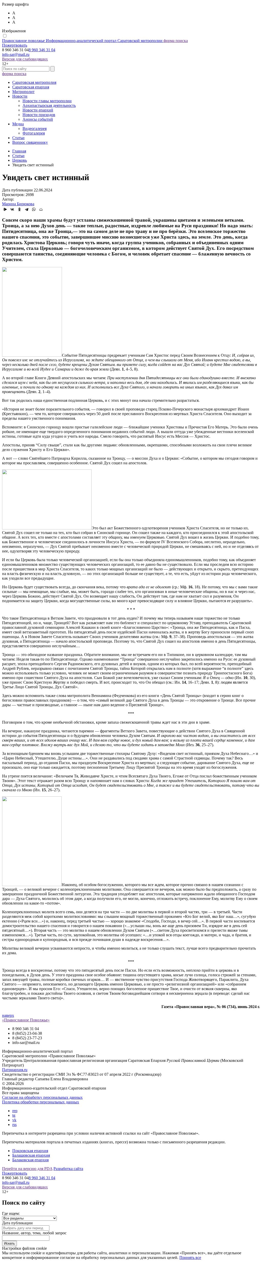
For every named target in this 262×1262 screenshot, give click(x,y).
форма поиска (175, 40)
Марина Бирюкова (18, 204)
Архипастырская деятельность (49, 105)
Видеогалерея (35, 128)
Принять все (190, 1257)
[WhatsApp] (34, 209)
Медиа (18, 124)
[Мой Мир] (41, 209)
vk (14, 1120)
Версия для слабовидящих (25, 59)
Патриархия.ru (14, 1070)
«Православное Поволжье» (26, 1020)
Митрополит (23, 91)
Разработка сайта (68, 1168)
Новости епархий (38, 110)
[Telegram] (27, 209)
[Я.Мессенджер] (5, 209)
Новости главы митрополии (47, 101)
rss (14, 1124)
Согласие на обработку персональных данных (42, 1097)
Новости (19, 96)
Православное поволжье (82, 40)
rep (14, 1111)
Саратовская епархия (30, 87)
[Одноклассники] (19, 209)
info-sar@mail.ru (15, 54)
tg (13, 1115)
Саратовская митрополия (34, 82)
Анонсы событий (38, 119)
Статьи (18, 138)
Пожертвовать (14, 45)
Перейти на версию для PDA (27, 1168)
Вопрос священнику (30, 142)
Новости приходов (39, 114)
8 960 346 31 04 (42, 50)
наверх (8, 1015)
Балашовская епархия (31, 1155)
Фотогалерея (34, 133)
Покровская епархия (30, 1150)
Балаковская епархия (30, 1160)
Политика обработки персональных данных (40, 1102)
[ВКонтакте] (12, 209)
